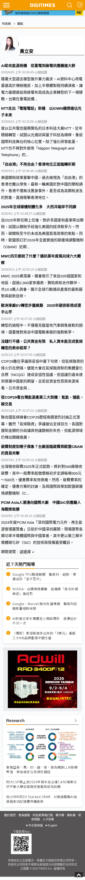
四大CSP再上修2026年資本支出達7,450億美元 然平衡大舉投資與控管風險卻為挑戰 (42, 784)
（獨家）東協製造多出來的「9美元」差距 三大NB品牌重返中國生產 (45, 635)
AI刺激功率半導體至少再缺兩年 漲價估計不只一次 (44, 621)
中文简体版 (35, 825)
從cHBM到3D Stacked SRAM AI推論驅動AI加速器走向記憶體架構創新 (41, 799)
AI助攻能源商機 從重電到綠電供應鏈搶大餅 (38, 66)
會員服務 (24, 815)
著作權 (59, 815)
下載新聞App (21, 831)
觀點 (20, 23)
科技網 (6, 23)
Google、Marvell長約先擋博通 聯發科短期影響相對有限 (44, 606)
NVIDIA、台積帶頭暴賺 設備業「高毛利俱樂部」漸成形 (45, 591)
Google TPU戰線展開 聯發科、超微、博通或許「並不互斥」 (44, 576)
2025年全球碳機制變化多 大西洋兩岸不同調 (38, 207)
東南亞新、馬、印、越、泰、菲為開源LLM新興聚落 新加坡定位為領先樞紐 (42, 769)
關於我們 (10, 815)
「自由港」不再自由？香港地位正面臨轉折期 (38, 164)
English (52, 825)
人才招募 (48, 819)
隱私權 (71, 815)
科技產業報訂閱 (43, 815)
